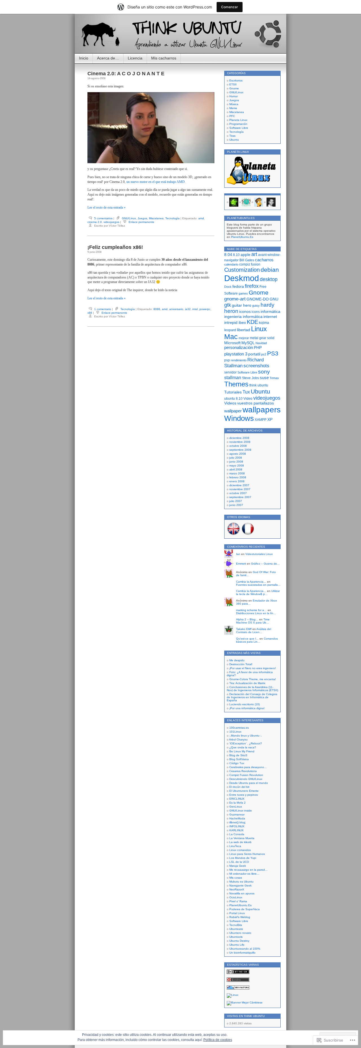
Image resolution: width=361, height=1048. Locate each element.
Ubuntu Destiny (239, 940)
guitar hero (241, 305)
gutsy (256, 305)
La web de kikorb (240, 842)
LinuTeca (235, 846)
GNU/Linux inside (240, 810)
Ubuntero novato (240, 932)
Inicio (83, 58)
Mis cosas (235, 877)
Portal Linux (237, 913)
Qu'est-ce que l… (247, 638)
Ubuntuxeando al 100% (244, 948)
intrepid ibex (235, 322)
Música (233, 104)
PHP (258, 348)
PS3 (272, 353)
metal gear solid (262, 338)
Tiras (232, 135)
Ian (238, 554)
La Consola (236, 834)
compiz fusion (249, 264)
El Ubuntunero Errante (244, 790)
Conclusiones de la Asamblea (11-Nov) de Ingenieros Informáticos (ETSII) (252, 689)
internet (270, 316)
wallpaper (233, 410)
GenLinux (235, 806)
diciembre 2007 (239, 485)
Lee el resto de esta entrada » (106, 207)
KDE (252, 322)
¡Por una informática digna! (247, 708)
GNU (274, 299)
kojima (264, 323)
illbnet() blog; (237, 822)
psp (227, 360)
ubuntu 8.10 (233, 399)
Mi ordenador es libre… (244, 873)
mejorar (244, 338)
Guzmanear (237, 814)
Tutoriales (233, 392)
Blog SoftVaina (239, 759)
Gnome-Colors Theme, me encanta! (252, 679)
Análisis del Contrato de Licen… (253, 630)
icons (256, 312)
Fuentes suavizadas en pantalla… (258, 584)
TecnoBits (235, 925)
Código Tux (236, 763)
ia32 (188, 309)
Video (247, 399)
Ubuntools (236, 936)
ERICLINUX (237, 798)
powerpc (204, 309)
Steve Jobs (250, 378)
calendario (231, 264)
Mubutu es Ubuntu (241, 881)
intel (195, 309)
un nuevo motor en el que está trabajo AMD (155, 182)
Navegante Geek (240, 885)
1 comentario (102, 309)
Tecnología (172, 218)
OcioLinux (235, 897)
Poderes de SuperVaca (244, 909)
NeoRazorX (236, 889)
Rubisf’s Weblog (239, 917)
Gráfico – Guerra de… (265, 563)
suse (264, 377)
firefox (252, 286)
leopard (230, 330)
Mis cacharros (163, 58)
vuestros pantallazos (255, 403)
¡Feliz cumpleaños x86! (115, 247)
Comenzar (229, 7)
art (254, 254)
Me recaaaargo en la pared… (248, 869)
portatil (254, 354)
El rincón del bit (239, 786)
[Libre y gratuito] (232, 994)
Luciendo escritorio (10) (244, 704)
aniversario (176, 309)
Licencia (135, 58)
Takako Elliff (244, 629)
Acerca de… (108, 58)
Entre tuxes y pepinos (243, 794)
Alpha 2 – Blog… (247, 619)
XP (269, 419)
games (243, 293)
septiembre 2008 (240, 449)
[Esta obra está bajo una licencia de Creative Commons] (238, 972)
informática (270, 311)
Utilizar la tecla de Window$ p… (258, 592)
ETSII (233, 84)
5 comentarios (103, 218)
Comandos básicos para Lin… (257, 640)
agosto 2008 (237, 453)
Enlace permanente (141, 222)
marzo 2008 (237, 473)
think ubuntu (258, 385)
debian (270, 269)
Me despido (237, 660)
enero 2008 (237, 481)
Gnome (234, 88)
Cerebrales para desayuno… (248, 767)
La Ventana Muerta (241, 838)
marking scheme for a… (251, 610)
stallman (232, 377)
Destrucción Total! (240, 664)
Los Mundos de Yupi (242, 857)
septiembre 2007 (240, 497)
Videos (230, 403)
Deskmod (241, 278)
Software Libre (238, 127)
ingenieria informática (243, 316)
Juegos (142, 218)
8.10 (236, 255)
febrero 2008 (237, 477)
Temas (274, 378)
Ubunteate (236, 928)
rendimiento (238, 360)
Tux (246, 391)
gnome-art (235, 299)
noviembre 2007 (239, 489)
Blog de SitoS (238, 755)
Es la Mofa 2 (237, 802)
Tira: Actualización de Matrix (247, 683)
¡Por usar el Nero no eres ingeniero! (252, 668)
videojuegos (111, 222)
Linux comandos (240, 850)
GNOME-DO (257, 299)
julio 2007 (235, 501)
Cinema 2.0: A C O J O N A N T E (125, 73)
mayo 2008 (236, 465)
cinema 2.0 (94, 222)
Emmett (241, 563)
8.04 (228, 255)
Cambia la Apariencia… (251, 581)
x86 (89, 312)
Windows (239, 418)
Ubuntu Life (237, 944)
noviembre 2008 (239, 441)
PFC (232, 116)
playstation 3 (235, 353)
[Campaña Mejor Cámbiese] (245, 1002)
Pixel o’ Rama (238, 901)
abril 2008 (235, 469)
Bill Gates (246, 260)
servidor (230, 372)
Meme (233, 108)
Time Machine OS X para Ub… (253, 621)
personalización (238, 347)
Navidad (261, 343)
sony (264, 372)
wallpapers (262, 409)
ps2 (263, 354)
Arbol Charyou (238, 739)
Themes (236, 384)
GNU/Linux (129, 218)
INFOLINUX (237, 826)
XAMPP (261, 420)
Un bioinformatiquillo (242, 952)
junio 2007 (236, 505)
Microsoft (232, 343)
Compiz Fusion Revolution (246, 775)
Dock (228, 286)
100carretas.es (239, 727)
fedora (238, 286)
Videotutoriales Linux (259, 554)
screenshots (256, 365)
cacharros (264, 259)
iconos (245, 311)
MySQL (248, 343)
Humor (233, 96)
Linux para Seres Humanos (247, 853)
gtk (227, 305)
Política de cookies (217, 1040)
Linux (259, 329)
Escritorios (236, 80)
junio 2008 (236, 461)
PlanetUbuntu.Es (242, 236)
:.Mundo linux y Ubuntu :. (245, 735)
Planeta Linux (238, 119)
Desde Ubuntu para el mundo (248, 782)
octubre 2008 (238, 445)
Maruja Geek (237, 865)
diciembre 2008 (239, 437)
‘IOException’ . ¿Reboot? (245, 743)
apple (245, 254)
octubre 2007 (238, 493)
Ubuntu (234, 139)
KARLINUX (236, 830)
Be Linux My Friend (241, 751)
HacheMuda (237, 818)
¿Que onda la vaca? (242, 747)
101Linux (235, 731)
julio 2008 (235, 457)
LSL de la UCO (239, 861)
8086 (156, 309)
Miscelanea (156, 218)
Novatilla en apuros (241, 893)
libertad (243, 330)
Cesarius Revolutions (243, 771)
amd (201, 218)
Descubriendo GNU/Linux (245, 779)
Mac (231, 337)
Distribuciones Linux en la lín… (256, 613)
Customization (242, 270)
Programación (238, 123)
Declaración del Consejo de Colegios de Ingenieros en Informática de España (252, 697)
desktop (269, 279)
